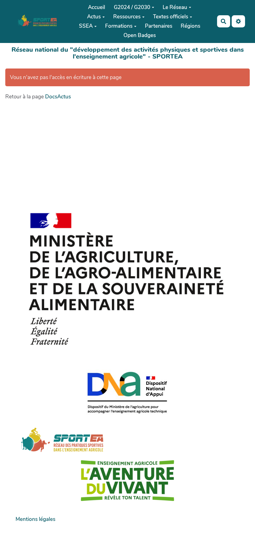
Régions (190, 26)
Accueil (96, 7)
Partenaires (158, 26)
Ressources (127, 16)
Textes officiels (170, 16)
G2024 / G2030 (132, 7)
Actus (94, 16)
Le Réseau (175, 7)
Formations (118, 26)
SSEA (86, 26)
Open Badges (139, 35)
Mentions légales (35, 519)
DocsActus (58, 96)
